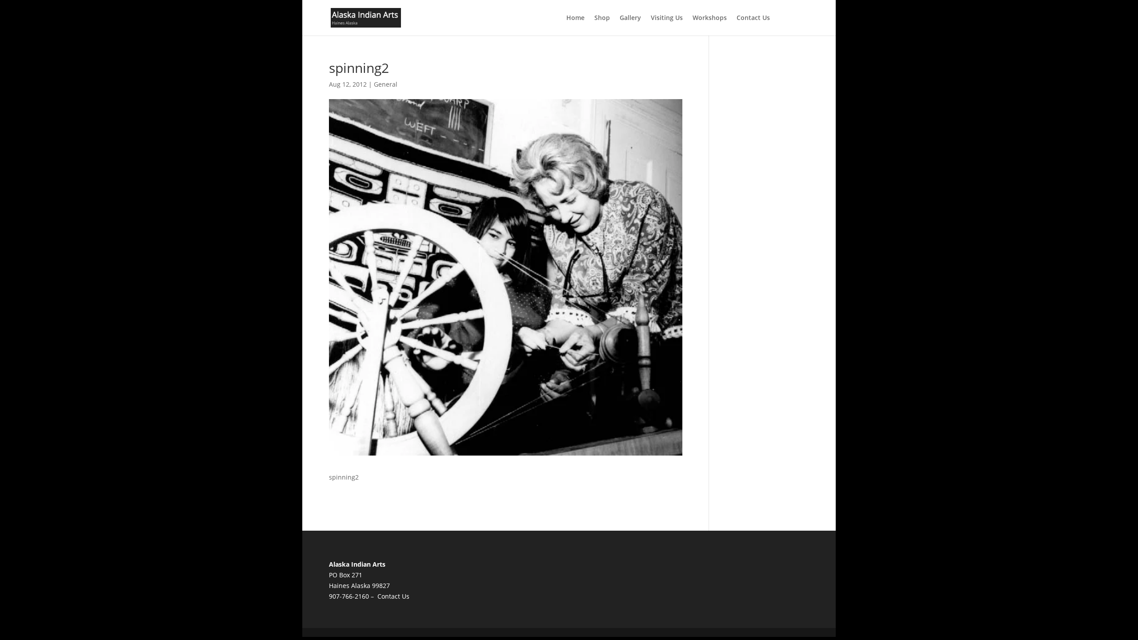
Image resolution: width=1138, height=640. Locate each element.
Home (575, 18)
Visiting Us (667, 18)
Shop (602, 18)
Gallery (630, 18)
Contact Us (753, 18)
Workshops (710, 18)
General (385, 84)
